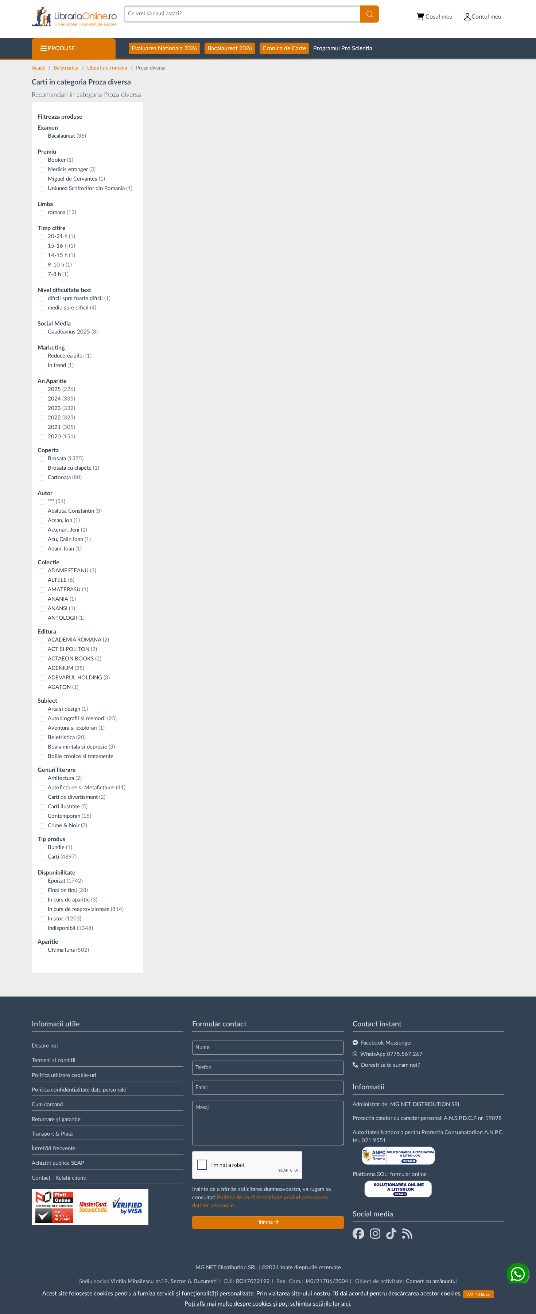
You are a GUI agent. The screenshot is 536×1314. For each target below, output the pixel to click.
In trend (61, 365)
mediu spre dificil (72, 308)
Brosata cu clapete (73, 468)
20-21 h (61, 236)
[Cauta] (369, 14)
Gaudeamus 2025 (73, 332)
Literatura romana (108, 68)
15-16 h (61, 246)
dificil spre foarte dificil (79, 298)
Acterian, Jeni (67, 530)
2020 (61, 436)
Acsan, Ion (64, 520)
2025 (61, 389)
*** (56, 501)
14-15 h (61, 255)
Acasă (39, 68)
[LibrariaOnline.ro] (74, 17)
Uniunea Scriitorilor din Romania (90, 188)
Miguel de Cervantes (76, 179)
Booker (60, 160)
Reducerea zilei (70, 356)
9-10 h (60, 265)
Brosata (65, 458)
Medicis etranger (72, 169)
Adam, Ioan (65, 549)
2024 (61, 399)
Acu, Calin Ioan (69, 539)
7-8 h (58, 274)
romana (62, 212)
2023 (61, 408)
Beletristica (67, 68)
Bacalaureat (67, 136)
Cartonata (65, 477)
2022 (61, 418)
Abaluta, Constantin (75, 511)
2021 (61, 427)
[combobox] (242, 14)
